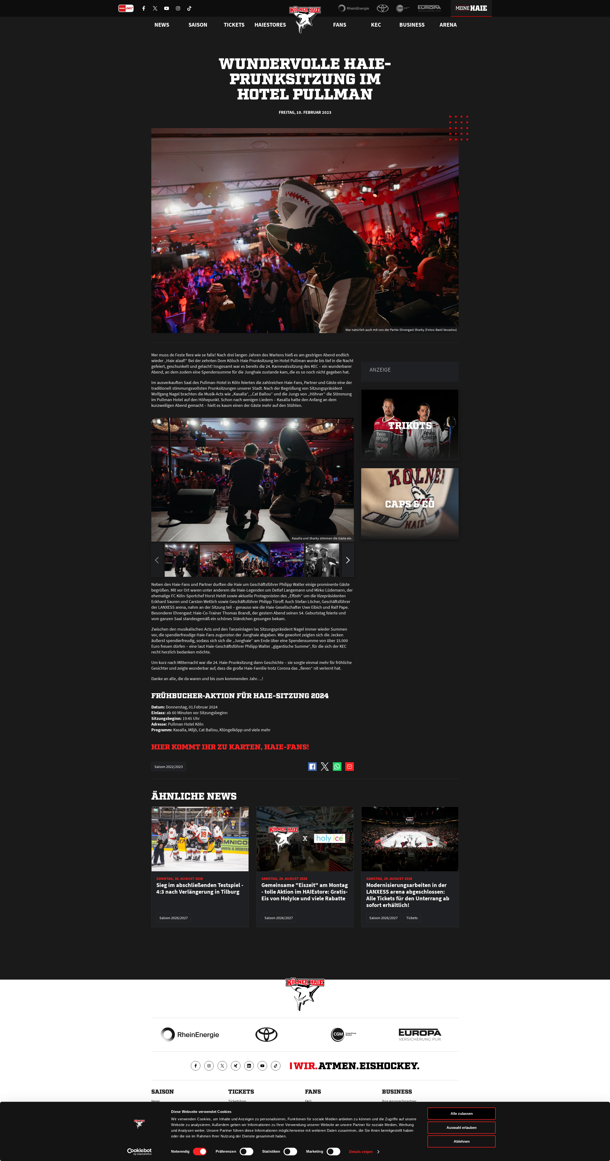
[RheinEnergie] (353, 8)
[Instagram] (209, 1066)
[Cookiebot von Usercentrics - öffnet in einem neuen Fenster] (139, 1151)
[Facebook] (195, 1066)
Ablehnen (462, 1141)
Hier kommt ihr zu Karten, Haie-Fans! (230, 746)
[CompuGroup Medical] (403, 8)
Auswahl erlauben (462, 1128)
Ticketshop (237, 1101)
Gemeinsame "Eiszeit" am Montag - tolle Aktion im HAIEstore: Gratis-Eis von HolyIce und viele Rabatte (304, 892)
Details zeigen (361, 1152)
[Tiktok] (275, 1066)
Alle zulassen (462, 1113)
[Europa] (429, 8)
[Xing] (235, 1066)
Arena (448, 24)
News (155, 1101)
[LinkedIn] (249, 1066)
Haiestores (270, 24)
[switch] (246, 1151)
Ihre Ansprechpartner (399, 1101)
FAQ (308, 1101)
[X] (222, 1066)
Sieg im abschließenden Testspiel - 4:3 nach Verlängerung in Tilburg (199, 888)
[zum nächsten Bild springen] (348, 560)
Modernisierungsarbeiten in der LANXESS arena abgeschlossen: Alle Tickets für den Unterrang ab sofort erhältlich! (407, 895)
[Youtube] (262, 1066)
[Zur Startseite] (305, 19)
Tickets (234, 24)
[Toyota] (383, 8)
